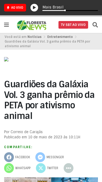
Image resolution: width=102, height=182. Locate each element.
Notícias (34, 37)
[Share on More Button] (68, 168)
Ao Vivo (16, 8)
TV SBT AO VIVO (73, 25)
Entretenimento (60, 37)
